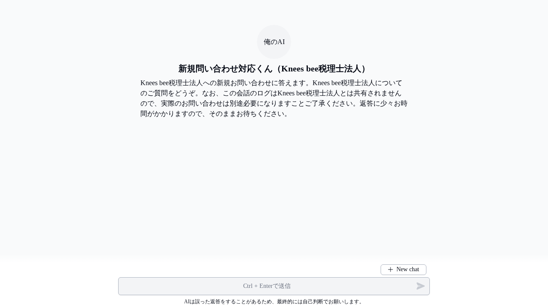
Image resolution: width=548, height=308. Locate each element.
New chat (407, 269)
